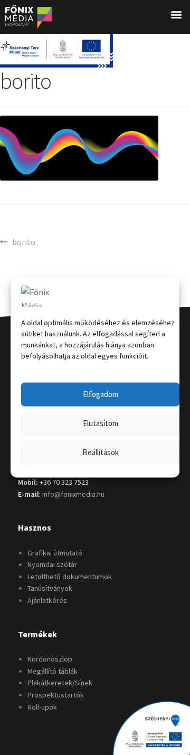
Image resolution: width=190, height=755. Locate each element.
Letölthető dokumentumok (69, 576)
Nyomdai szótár (52, 564)
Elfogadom (100, 394)
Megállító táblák (52, 671)
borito (23, 241)
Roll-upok (42, 707)
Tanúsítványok (49, 588)
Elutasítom (100, 423)
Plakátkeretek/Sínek (59, 682)
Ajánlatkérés (47, 600)
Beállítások (100, 452)
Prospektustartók (55, 695)
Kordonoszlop (49, 659)
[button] (176, 14)
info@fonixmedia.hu (73, 494)
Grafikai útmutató (54, 553)
